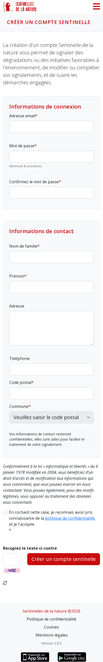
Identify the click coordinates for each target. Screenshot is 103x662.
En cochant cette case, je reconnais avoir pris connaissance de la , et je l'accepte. (52, 518)
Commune (18, 406)
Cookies (51, 627)
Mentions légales (52, 635)
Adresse (16, 306)
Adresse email (22, 116)
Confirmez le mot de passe (34, 181)
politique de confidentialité (69, 518)
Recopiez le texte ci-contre (30, 548)
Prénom (16, 276)
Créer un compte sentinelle (64, 559)
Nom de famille (23, 246)
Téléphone (19, 358)
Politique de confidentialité (51, 619)
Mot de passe (21, 146)
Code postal (20, 382)
